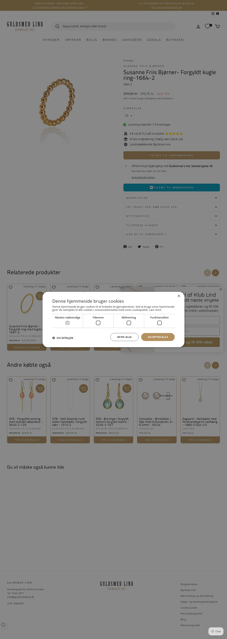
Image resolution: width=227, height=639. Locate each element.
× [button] (178, 296)
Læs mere (155, 309)
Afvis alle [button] (124, 337)
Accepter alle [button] (158, 337)
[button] (62, 338)
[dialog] (113, 319)
